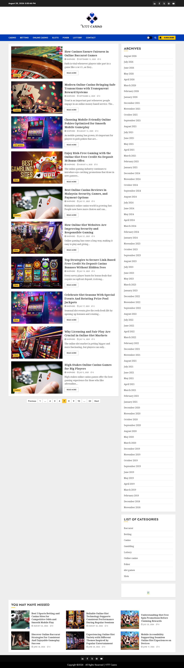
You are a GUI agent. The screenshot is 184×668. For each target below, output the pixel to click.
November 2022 (132, 302)
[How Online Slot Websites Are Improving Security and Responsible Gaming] (37, 238)
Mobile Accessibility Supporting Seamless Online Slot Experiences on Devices (156, 639)
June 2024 (129, 208)
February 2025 (131, 161)
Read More (71, 73)
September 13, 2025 (87, 59)
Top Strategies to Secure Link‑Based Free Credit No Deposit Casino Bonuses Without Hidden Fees (90, 263)
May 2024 (129, 214)
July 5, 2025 (84, 373)
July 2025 (128, 132)
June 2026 (129, 67)
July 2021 (128, 366)
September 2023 (132, 255)
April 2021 (129, 384)
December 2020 (132, 407)
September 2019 (132, 466)
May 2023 (129, 278)
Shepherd (71, 59)
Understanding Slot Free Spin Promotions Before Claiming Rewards (155, 617)
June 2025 (129, 138)
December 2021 (132, 349)
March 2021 (130, 390)
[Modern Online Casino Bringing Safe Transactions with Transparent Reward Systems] (37, 97)
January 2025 (131, 167)
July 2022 (128, 319)
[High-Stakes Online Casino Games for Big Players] (37, 377)
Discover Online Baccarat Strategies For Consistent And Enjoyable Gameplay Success (46, 639)
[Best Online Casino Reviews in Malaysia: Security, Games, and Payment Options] (37, 203)
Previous (32, 401)
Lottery (77, 37)
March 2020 (130, 442)
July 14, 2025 (84, 339)
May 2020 (129, 436)
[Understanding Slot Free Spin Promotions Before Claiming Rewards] (130, 619)
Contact (91, 37)
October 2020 (131, 419)
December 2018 (132, 501)
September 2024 (132, 190)
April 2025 (129, 149)
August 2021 (130, 360)
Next (96, 401)
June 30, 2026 (39, 647)
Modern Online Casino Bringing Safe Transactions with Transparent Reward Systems (90, 88)
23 (90, 401)
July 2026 (128, 61)
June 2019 (129, 472)
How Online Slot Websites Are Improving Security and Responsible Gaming (85, 228)
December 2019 (132, 448)
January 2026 (131, 97)
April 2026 (129, 79)
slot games (18, 145)
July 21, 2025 (84, 236)
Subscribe (169, 37)
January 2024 (131, 237)
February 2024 (131, 231)
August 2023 (130, 261)
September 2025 (132, 120)
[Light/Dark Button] (149, 37)
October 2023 (131, 249)
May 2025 (129, 143)
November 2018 (132, 507)
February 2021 (131, 395)
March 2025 (130, 155)
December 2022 (132, 296)
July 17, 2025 (84, 306)
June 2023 (129, 272)
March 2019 (130, 489)
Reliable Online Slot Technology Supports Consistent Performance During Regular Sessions (100, 618)
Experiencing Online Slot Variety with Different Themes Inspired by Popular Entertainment (100, 639)
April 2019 (129, 483)
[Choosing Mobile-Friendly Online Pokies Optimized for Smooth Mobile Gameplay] (37, 132)
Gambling (129, 546)
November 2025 (132, 108)
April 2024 (129, 220)
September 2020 (132, 425)
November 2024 (132, 179)
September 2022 (132, 308)
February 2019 (131, 495)
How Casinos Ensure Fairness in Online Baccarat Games (87, 53)
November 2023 (132, 243)
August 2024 (130, 196)
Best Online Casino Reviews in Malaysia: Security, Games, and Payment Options (86, 193)
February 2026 (131, 91)
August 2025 (130, 126)
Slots (55, 37)
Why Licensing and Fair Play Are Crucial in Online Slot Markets (87, 333)
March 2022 (130, 337)
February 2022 (131, 343)
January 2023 (131, 290)
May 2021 (129, 378)
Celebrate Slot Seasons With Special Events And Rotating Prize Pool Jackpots (90, 298)
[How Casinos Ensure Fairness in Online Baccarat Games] (37, 62)
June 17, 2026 (149, 647)
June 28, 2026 (94, 647)
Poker (66, 37)
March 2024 (130, 226)
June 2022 (129, 325)
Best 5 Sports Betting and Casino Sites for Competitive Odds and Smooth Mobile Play (46, 618)
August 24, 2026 (41, 626)
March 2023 (130, 284)
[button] (155, 37)
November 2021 (132, 354)
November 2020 (132, 413)
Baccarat (128, 528)
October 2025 (131, 114)
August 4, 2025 (85, 165)
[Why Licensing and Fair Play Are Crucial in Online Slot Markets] (37, 342)
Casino (12, 37)
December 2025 (132, 102)
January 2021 (131, 401)
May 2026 (129, 73)
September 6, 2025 (87, 96)
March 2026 (130, 85)
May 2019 (129, 478)
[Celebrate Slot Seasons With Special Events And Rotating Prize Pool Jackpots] (37, 307)
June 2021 (129, 372)
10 (79, 401)
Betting (24, 37)
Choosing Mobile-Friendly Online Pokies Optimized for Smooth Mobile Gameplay (88, 123)
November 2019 (132, 454)
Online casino (40, 37)
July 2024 (128, 202)
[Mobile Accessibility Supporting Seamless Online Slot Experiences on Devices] (130, 640)
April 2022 (129, 331)
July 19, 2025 (84, 271)
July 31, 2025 (84, 201)
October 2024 (131, 185)
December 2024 (132, 173)
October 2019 (131, 460)
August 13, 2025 (86, 131)
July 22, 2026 (148, 625)
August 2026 (130, 56)
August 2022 (130, 313)
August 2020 (130, 431)
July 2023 (128, 267)
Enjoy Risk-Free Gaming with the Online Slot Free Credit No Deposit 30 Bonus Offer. (89, 156)
